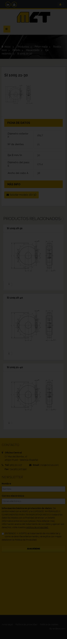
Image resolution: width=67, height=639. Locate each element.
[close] (56, 296)
